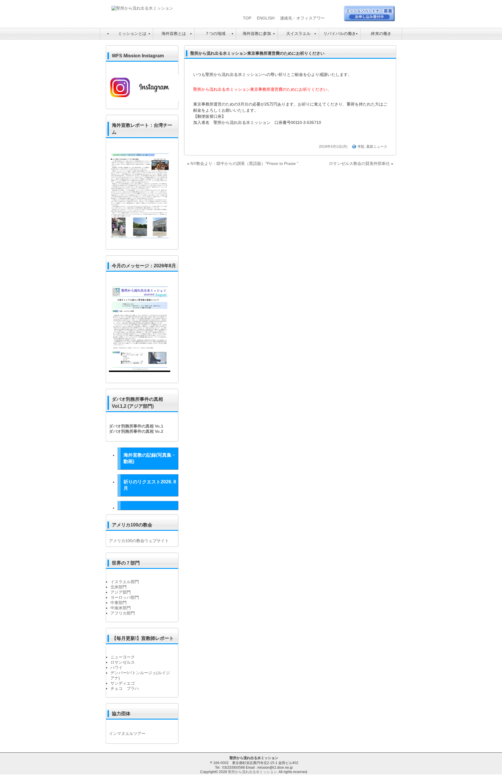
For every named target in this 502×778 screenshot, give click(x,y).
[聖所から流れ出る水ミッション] (142, 8)
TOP (247, 18)
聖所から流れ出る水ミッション (252, 772)
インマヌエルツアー (127, 733)
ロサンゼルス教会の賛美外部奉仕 (359, 163)
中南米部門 (120, 608)
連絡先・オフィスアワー (302, 18)
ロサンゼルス (122, 662)
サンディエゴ (122, 683)
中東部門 (118, 602)
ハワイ (116, 667)
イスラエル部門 (124, 581)
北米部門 (118, 587)
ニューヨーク (122, 657)
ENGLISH (266, 18)
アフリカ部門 (122, 613)
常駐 (361, 147)
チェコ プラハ (124, 688)
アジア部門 (120, 592)
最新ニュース (376, 147)
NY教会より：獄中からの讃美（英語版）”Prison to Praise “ (244, 163)
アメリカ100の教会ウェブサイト (139, 540)
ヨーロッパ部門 (124, 597)
